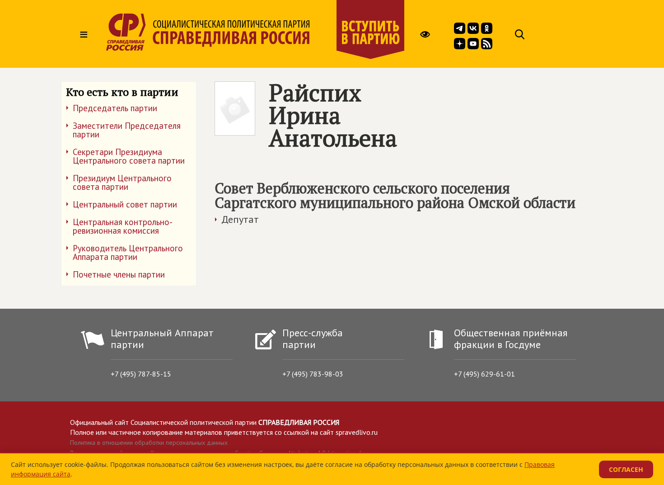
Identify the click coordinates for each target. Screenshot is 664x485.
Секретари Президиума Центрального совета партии (129, 156)
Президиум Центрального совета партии (122, 182)
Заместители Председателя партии (127, 130)
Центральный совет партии (125, 204)
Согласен (626, 469)
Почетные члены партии (119, 274)
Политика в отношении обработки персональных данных (149, 442)
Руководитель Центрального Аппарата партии (128, 252)
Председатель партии (115, 108)
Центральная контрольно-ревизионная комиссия (123, 226)
